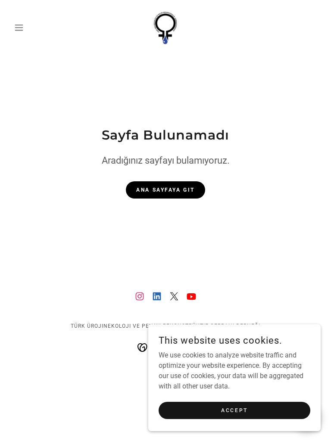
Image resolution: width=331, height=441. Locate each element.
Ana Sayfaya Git (165, 190)
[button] (33, 27)
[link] (165, 27)
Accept (234, 410)
